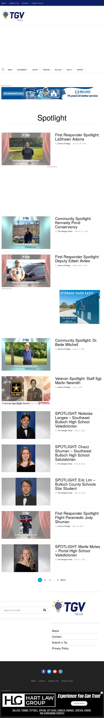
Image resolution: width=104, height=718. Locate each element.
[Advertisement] (52, 46)
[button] (3, 69)
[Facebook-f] (43, 671)
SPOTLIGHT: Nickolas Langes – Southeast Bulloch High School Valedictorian (73, 419)
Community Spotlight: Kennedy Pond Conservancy (73, 223)
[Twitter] (49, 671)
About (55, 631)
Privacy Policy (60, 648)
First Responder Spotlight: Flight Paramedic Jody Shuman (77, 517)
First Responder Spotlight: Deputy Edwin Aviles (77, 258)
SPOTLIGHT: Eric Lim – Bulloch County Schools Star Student (75, 484)
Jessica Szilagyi (64, 143)
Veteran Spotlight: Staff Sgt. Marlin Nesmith (78, 380)
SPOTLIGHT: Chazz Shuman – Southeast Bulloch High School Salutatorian (73, 453)
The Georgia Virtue (65, 231)
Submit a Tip (59, 642)
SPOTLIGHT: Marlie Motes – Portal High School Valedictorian (77, 551)
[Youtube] (55, 671)
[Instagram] (60, 671)
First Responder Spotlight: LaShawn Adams (77, 137)
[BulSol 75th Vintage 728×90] (50, 93)
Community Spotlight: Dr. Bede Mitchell (76, 342)
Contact (56, 637)
